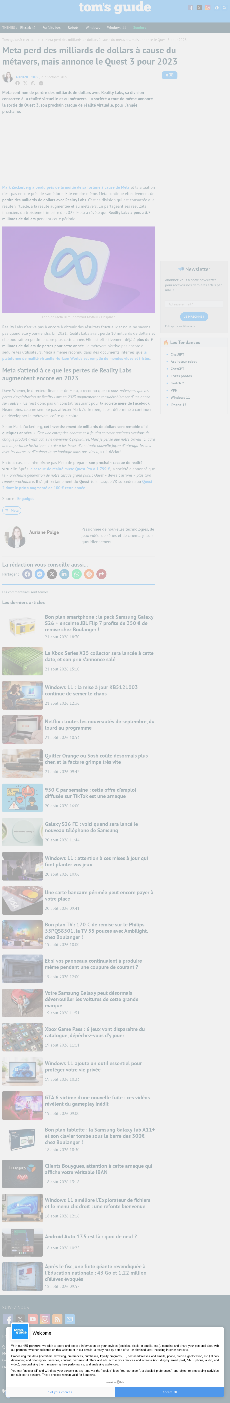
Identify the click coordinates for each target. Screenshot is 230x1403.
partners (34, 1345)
